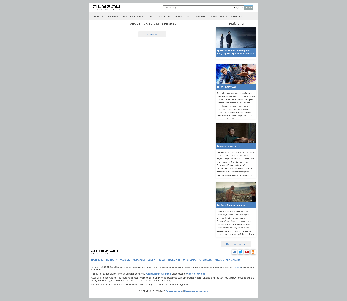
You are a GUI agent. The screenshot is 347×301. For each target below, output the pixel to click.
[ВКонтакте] (234, 252)
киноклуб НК (181, 16)
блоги (151, 260)
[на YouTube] (246, 252)
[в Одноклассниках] (253, 252)
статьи (151, 16)
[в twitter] (240, 252)
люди (161, 260)
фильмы (125, 260)
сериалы (139, 260)
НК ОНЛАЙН (199, 16)
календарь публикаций (198, 260)
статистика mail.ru (227, 260)
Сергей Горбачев (196, 274)
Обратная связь (174, 291)
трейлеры (164, 16)
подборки (173, 260)
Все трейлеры (235, 244)
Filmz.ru (237, 267)
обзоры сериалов (132, 16)
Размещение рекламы (196, 291)
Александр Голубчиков (158, 274)
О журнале (237, 16)
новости (98, 16)
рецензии (112, 16)
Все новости (152, 34)
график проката (218, 16)
